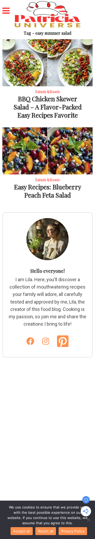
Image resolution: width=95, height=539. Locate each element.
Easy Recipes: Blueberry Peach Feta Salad (47, 191)
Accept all (21, 531)
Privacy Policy (72, 531)
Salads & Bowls (47, 92)
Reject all (46, 531)
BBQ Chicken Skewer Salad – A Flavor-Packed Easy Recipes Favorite (47, 106)
